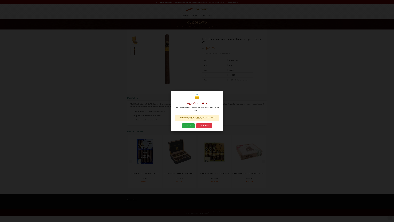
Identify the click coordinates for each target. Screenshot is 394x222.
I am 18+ (188, 125)
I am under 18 (204, 125)
